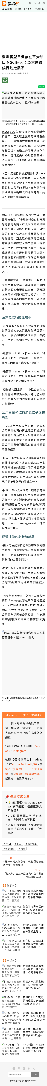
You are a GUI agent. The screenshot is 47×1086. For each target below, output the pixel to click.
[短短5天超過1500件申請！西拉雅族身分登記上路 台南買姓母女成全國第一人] (12, 929)
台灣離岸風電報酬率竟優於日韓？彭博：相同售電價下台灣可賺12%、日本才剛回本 (33, 969)
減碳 (23, 848)
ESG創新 (39, 9)
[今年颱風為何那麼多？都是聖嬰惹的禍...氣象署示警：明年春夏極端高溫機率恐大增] (12, 895)
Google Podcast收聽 (26, 773)
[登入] (39, 3)
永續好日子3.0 (23, 9)
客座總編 (7, 9)
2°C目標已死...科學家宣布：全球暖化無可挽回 (25, 817)
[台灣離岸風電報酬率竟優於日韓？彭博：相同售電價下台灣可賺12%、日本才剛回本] (12, 970)
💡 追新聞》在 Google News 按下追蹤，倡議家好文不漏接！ (25, 806)
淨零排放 (9, 848)
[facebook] (30, 3)
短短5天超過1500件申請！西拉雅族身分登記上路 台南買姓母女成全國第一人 (33, 928)
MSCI (8, 843)
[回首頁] (10, 3)
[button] (43, 3)
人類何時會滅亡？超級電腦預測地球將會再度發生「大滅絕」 (25, 828)
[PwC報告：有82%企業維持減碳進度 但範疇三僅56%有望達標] (12, 1049)
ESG (19, 843)
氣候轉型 (32, 843)
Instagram (19, 751)
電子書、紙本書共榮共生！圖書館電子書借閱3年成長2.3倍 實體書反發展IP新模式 (33, 1032)
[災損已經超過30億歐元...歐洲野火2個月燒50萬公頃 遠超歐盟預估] (12, 1017)
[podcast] (34, 3)
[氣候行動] (5, 81)
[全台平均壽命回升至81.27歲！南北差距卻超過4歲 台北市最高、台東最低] (12, 911)
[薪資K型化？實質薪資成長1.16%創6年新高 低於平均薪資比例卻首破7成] (12, 1002)
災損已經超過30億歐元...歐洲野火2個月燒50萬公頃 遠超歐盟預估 (34, 1016)
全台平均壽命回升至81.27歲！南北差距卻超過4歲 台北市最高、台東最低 (33, 910)
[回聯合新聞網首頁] (4, 3)
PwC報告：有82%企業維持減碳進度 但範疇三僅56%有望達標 (33, 1048)
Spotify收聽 (14, 769)
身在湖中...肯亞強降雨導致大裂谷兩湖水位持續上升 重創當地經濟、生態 (33, 944)
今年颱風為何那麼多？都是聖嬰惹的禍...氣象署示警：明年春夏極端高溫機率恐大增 (33, 894)
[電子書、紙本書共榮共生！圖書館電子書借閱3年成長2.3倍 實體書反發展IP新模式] (12, 1033)
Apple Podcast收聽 (24, 764)
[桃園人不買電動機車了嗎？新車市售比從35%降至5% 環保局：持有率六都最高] (12, 986)
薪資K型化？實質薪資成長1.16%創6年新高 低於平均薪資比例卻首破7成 (33, 1000)
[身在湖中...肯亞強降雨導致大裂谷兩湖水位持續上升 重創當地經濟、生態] (12, 945)
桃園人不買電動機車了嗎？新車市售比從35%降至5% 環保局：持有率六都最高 (33, 985)
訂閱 (35, 1074)
